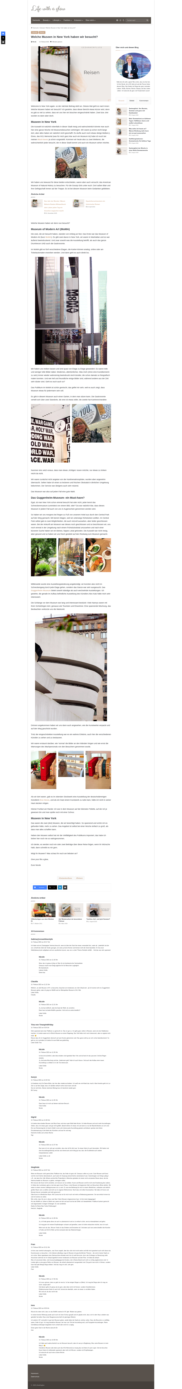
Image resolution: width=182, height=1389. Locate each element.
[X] (3, 38)
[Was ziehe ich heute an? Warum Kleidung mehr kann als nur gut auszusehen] (121, 131)
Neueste (121, 101)
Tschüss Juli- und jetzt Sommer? (98, 919)
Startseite (36, 20)
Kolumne (78, 20)
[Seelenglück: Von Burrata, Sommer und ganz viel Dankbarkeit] (121, 111)
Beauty (46, 20)
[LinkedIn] (60, 887)
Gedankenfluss (66, 878)
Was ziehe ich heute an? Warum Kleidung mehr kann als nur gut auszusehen (139, 131)
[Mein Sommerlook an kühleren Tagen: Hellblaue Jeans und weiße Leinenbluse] (121, 121)
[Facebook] (3, 34)
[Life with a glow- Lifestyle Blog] (49, 8)
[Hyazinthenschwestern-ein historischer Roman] (78, 203)
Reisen (42, 32)
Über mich (90, 20)
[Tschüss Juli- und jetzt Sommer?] (98, 910)
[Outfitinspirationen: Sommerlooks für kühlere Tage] (121, 142)
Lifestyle (56, 20)
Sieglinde (35, 1167)
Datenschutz (35, 1376)
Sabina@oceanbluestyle (42, 939)
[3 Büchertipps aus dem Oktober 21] (43, 910)
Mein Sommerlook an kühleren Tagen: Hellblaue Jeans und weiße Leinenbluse (140, 121)
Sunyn (34, 1077)
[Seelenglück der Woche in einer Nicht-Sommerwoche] (121, 151)
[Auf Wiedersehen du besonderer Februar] (71, 910)
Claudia (34, 981)
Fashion (67, 20)
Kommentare (143, 101)
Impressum (34, 1373)
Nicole (34, 42)
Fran (33, 1244)
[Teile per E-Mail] (65, 887)
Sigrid (33, 1117)
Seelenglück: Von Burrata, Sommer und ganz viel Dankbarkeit (138, 111)
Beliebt (132, 101)
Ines (33, 1305)
